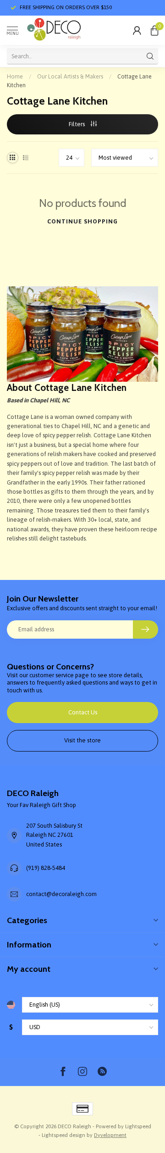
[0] (154, 30)
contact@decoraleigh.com (61, 894)
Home (15, 76)
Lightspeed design (63, 1135)
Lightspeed (138, 1126)
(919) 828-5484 (45, 867)
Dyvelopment (110, 1135)
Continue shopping (82, 221)
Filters (77, 124)
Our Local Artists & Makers (70, 76)
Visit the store (82, 740)
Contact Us (82, 712)
